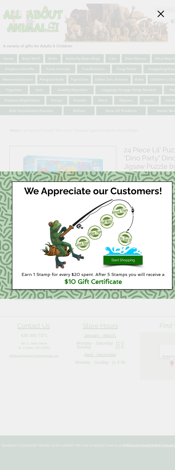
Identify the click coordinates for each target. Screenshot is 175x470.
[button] (160, 14)
